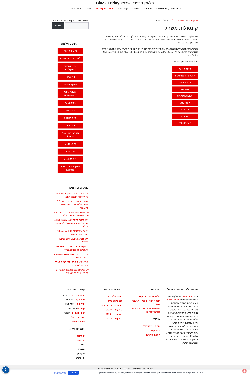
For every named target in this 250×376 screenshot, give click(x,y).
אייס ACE (185, 109)
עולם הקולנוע (184, 89)
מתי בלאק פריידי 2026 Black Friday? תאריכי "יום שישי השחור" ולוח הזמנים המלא (71, 223)
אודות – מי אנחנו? (151, 326)
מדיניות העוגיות (60, 373)
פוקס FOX (70, 151)
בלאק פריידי (192, 20)
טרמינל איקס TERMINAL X (70, 94)
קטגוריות (124, 8)
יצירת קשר (155, 330)
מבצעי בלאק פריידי (105, 8)
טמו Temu (70, 77)
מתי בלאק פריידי (114, 301)
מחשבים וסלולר (178, 20)
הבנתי (73, 372)
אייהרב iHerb (70, 159)
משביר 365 (70, 110)
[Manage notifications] (244, 371)
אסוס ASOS (70, 103)
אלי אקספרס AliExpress (70, 68)
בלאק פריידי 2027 (114, 318)
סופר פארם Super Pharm (70, 135)
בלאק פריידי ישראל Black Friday (125, 3)
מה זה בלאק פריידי (113, 296)
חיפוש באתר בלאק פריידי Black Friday (70, 20)
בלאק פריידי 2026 (114, 314)
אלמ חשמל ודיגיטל (185, 96)
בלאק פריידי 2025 (114, 309)
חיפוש (58, 25)
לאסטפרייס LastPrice (185, 76)
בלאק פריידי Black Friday (169, 8)
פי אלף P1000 (185, 123)
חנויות (149, 8)
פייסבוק (81, 336)
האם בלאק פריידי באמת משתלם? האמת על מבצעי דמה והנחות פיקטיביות (73, 204)
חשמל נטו (185, 116)
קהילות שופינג (75, 8)
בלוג (90, 8)
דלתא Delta (70, 144)
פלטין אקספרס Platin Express (70, 168)
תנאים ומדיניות (153, 335)
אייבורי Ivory (185, 103)
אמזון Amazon (185, 82)
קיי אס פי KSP (185, 69)
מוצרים (137, 8)
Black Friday (173, 299)
